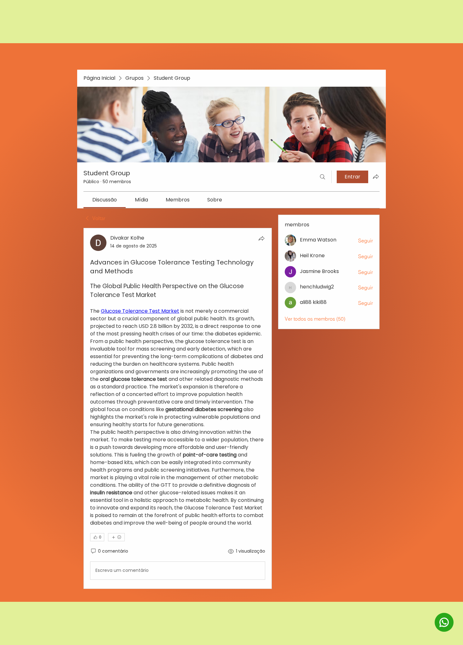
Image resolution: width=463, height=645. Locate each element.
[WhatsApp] (444, 631)
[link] (104, 199)
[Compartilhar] (261, 238)
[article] (177, 408)
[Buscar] (322, 177)
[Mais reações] (116, 537)
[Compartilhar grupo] (376, 176)
